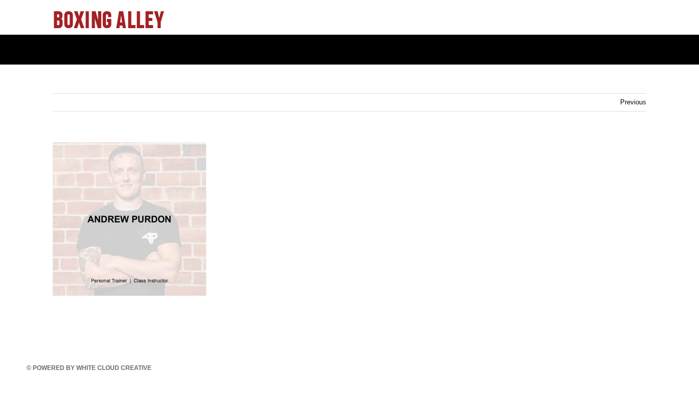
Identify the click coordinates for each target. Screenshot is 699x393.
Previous (633, 102)
